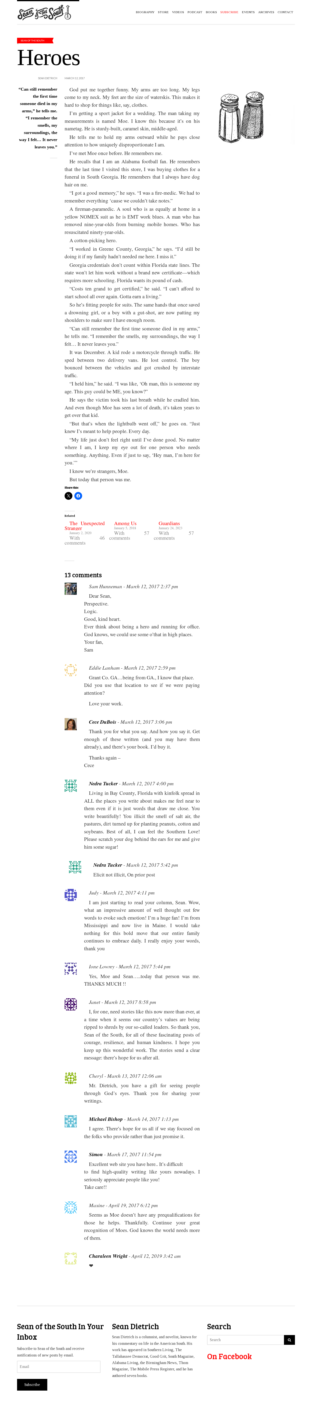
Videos (178, 12)
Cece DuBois (102, 721)
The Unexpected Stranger (85, 525)
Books (211, 12)
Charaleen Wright (108, 1256)
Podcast (194, 12)
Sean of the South (32, 40)
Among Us (125, 523)
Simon (96, 1154)
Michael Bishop (106, 1119)
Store (163, 12)
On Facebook (229, 1356)
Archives (266, 12)
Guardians (169, 523)
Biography (145, 12)
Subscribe (32, 1385)
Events (248, 12)
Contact (285, 12)
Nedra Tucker (103, 783)
